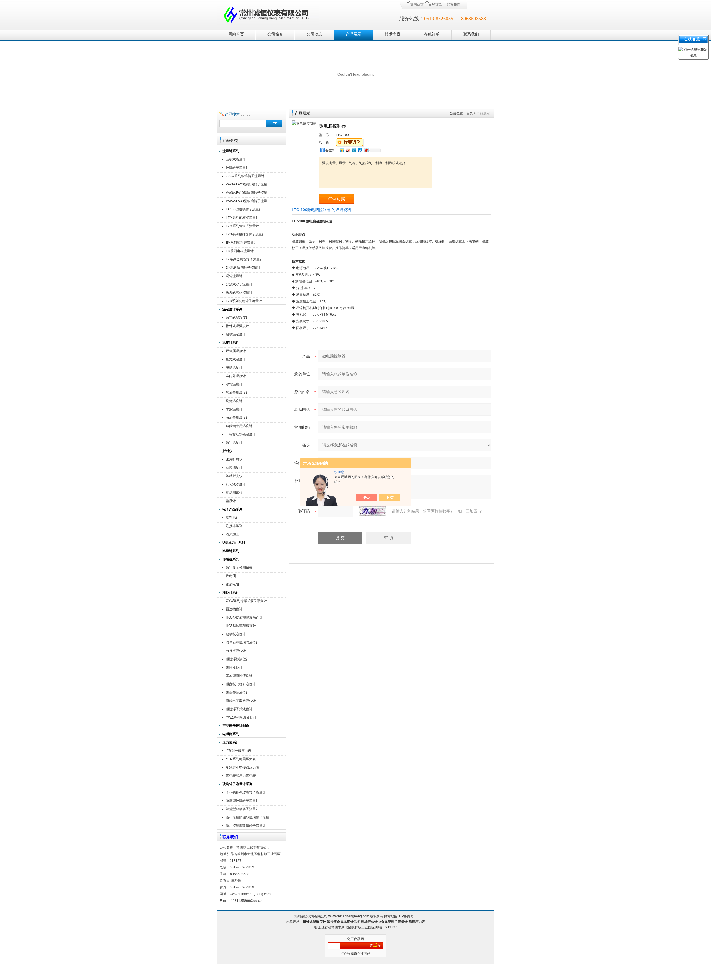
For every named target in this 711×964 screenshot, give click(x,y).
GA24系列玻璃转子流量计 (245, 176)
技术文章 (392, 34)
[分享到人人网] (360, 150)
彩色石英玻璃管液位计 (242, 642)
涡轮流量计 (234, 276)
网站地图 (390, 916)
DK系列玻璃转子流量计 (243, 268)
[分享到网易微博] (366, 150)
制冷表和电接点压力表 (242, 767)
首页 (469, 113)
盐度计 (231, 501)
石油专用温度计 (237, 418)
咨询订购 (337, 198)
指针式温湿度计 (237, 326)
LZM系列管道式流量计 (242, 226)
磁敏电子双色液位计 (241, 701)
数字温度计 (234, 443)
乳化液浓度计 (236, 484)
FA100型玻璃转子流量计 (244, 209)
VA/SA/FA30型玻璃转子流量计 (246, 201)
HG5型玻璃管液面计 (241, 626)
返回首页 (417, 5)
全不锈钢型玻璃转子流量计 (246, 792)
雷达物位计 (234, 609)
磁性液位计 (234, 667)
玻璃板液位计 (236, 634)
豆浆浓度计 (234, 468)
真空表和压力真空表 (241, 776)
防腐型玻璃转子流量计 (242, 801)
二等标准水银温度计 (241, 434)
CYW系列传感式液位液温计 (246, 601)
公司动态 (314, 34)
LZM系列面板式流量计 (242, 218)
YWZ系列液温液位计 (241, 717)
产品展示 (353, 34)
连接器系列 (234, 526)
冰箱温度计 (234, 384)
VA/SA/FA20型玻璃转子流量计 (246, 185)
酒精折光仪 (234, 476)
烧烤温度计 (234, 401)
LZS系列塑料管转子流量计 (245, 234)
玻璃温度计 (234, 368)
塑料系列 (232, 517)
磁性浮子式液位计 (239, 709)
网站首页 (236, 34)
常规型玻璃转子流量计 (242, 809)
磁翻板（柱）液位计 (241, 684)
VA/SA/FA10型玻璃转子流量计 (246, 193)
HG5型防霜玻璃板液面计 (244, 617)
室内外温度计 (236, 376)
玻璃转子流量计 (237, 168)
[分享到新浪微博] (348, 150)
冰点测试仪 (234, 492)
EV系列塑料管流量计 (241, 243)
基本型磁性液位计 (239, 676)
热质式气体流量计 (239, 293)
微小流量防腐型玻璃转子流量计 (247, 818)
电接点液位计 (236, 651)
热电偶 (231, 576)
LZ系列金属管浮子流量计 (244, 259)
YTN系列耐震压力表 (241, 759)
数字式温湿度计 (237, 318)
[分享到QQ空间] (342, 150)
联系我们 (453, 5)
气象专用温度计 (237, 393)
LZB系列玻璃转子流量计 (244, 301)
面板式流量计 (236, 159)
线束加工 (232, 534)
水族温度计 (234, 409)
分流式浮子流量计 (239, 284)
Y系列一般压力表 (238, 751)
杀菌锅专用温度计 (239, 426)
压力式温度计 (236, 359)
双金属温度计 (236, 351)
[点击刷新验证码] (372, 511)
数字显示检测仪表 (239, 567)
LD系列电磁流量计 (240, 251)
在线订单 (435, 5)
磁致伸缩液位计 (237, 692)
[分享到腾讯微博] (354, 150)
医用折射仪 (234, 459)
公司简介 (275, 34)
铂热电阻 (232, 584)
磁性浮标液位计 (237, 659)
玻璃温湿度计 (236, 334)
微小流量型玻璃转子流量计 (246, 826)
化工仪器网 (355, 939)
